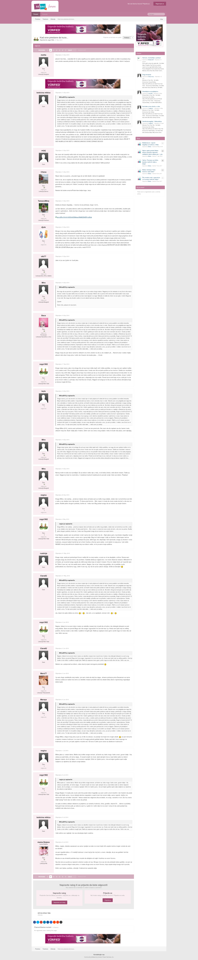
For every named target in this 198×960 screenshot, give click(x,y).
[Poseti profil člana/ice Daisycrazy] (139, 75)
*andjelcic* (150, 108)
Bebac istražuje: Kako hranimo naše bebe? (149, 171)
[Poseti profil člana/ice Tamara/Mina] (43, 208)
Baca (43, 315)
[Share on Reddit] (54, 922)
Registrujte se (160, 4)
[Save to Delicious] (51, 922)
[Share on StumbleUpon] (57, 922)
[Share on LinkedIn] (44, 922)
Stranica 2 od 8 (82, 50)
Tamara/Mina (43, 201)
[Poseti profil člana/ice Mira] (43, 289)
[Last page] (74, 50)
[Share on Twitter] (37, 922)
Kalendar (45, 14)
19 (44, 860)
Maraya (43, 699)
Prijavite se (108, 900)
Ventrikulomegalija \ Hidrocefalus (152, 121)
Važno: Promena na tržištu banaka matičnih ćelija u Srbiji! (150, 162)
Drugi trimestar (146, 75)
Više (161, 19)
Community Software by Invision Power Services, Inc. (99, 957)
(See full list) (148, 187)
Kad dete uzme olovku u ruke (151, 106)
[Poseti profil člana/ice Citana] (43, 179)
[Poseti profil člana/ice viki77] (43, 263)
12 (44, 298)
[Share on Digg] (47, 922)
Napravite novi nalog (59, 902)
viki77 (43, 256)
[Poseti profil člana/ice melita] (43, 62)
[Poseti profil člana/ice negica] (43, 502)
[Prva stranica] (35, 50)
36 (44, 272)
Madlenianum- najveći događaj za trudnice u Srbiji (150, 144)
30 (44, 331)
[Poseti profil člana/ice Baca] (43, 322)
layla (43, 391)
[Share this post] (132, 55)
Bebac (149, 146)
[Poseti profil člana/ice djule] (43, 234)
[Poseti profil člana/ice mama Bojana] (43, 851)
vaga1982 (51, 40)
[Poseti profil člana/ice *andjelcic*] (139, 107)
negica (44, 495)
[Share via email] (61, 922)
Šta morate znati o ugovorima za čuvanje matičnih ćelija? (151, 178)
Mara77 (43, 673)
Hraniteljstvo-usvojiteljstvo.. (150, 91)
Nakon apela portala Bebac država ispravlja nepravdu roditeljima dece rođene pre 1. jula (152, 152)
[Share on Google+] (41, 922)
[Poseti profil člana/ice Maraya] (43, 706)
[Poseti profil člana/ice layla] (43, 398)
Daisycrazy (151, 76)
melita (43, 55)
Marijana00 (151, 59)
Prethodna (41, 50)
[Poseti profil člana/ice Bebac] (139, 144)
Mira (43, 282)
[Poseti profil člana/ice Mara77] (43, 680)
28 (44, 188)
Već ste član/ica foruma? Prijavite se (139, 4)
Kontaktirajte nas (99, 954)
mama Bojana (44, 842)
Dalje (70, 50)
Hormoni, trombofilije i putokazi (151, 58)
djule (43, 227)
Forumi (36, 14)
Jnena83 (150, 93)
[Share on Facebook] (34, 922)
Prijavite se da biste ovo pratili (112, 37)
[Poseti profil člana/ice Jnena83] (139, 92)
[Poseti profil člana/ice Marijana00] (139, 59)
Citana (43, 172)
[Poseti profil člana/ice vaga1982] (36, 39)
